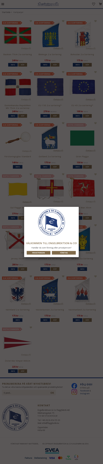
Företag (64, 253)
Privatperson (38, 253)
